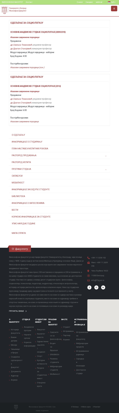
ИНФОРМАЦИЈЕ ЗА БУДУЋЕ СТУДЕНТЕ (31, 189)
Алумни (14, 380)
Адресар (14, 376)
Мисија (14, 345)
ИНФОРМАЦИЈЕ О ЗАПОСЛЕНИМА (28, 203)
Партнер (66, 335)
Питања (75, 407)
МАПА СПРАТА (19, 233)
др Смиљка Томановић (21, 45)
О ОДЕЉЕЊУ (18, 135)
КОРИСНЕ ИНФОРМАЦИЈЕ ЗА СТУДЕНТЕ (31, 217)
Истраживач (68, 331)
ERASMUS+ (54, 354)
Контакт (29, 2)
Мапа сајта (86, 407)
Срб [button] (112, 2)
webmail (99, 2)
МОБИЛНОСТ (18, 182)
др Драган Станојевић (20, 48)
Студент (66, 327)
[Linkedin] (103, 287)
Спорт (39, 356)
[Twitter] (96, 287)
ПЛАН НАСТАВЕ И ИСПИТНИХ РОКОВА (30, 148)
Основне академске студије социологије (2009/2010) (38, 32)
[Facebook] (89, 287)
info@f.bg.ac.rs (97, 280)
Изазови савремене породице (24, 37)
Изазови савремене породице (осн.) (27, 67)
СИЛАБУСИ (17, 176)
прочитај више (16, 311)
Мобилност (55, 374)
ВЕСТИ (15, 210)
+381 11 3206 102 (98, 258)
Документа (16, 371)
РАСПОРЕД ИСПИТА (21, 162)
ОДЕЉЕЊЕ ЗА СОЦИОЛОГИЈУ (26, 22)
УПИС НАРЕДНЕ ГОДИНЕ (23, 223)
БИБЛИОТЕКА (18, 196)
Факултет (41, 329)
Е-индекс (89, 2)
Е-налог (80, 2)
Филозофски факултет (12, 2)
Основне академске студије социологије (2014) (35, 86)
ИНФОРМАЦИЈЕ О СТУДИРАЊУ (27, 142)
